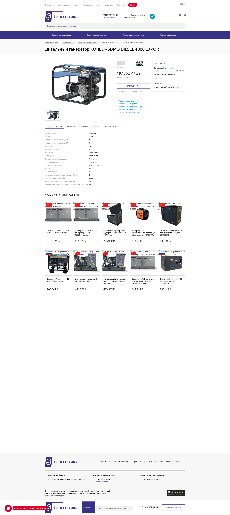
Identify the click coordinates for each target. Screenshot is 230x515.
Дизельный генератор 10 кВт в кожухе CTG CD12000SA (171, 281)
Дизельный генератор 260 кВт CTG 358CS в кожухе (58, 232)
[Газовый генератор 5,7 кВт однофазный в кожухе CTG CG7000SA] (115, 214)
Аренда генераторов (91, 5)
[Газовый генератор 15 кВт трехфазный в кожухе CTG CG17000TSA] (171, 214)
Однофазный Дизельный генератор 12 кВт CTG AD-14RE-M (114, 281)
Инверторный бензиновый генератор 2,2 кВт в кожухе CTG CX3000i (143, 233)
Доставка (84, 127)
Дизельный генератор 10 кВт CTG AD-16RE (86, 280)
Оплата (96, 127)
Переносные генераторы (129, 112)
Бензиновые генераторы (97, 35)
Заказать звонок (109, 18)
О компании (49, 5)
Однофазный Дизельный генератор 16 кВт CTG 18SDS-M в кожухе (86, 233)
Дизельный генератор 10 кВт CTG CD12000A (58, 280)
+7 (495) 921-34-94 (109, 15)
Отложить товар (137, 91)
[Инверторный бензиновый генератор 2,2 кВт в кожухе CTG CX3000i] (143, 214)
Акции (76, 5)
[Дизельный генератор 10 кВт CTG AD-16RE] (86, 263)
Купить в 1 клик (133, 86)
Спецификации (110, 127)
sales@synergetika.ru (135, 15)
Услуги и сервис (64, 5)
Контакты (120, 5)
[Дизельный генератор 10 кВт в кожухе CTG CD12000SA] (171, 263)
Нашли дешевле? (124, 78)
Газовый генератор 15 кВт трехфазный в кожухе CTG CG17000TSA (171, 233)
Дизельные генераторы (61, 35)
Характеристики (54, 127)
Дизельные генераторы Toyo (130, 107)
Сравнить (122, 91)
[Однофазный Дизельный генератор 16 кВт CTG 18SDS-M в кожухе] (86, 214)
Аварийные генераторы (128, 101)
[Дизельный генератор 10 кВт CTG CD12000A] (58, 263)
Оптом (132, 5)
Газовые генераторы (168, 35)
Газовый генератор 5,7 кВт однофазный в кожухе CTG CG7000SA (114, 233)
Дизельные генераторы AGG (130, 104)
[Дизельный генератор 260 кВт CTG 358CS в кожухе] (58, 214)
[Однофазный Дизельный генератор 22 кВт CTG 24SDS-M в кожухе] (143, 263)
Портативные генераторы (133, 35)
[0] (179, 16)
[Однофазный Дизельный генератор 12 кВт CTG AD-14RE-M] (115, 263)
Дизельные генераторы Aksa (130, 110)
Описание (70, 127)
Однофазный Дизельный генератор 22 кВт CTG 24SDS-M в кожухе (143, 281)
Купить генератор (51, 42)
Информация (108, 5)
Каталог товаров (68, 42)
